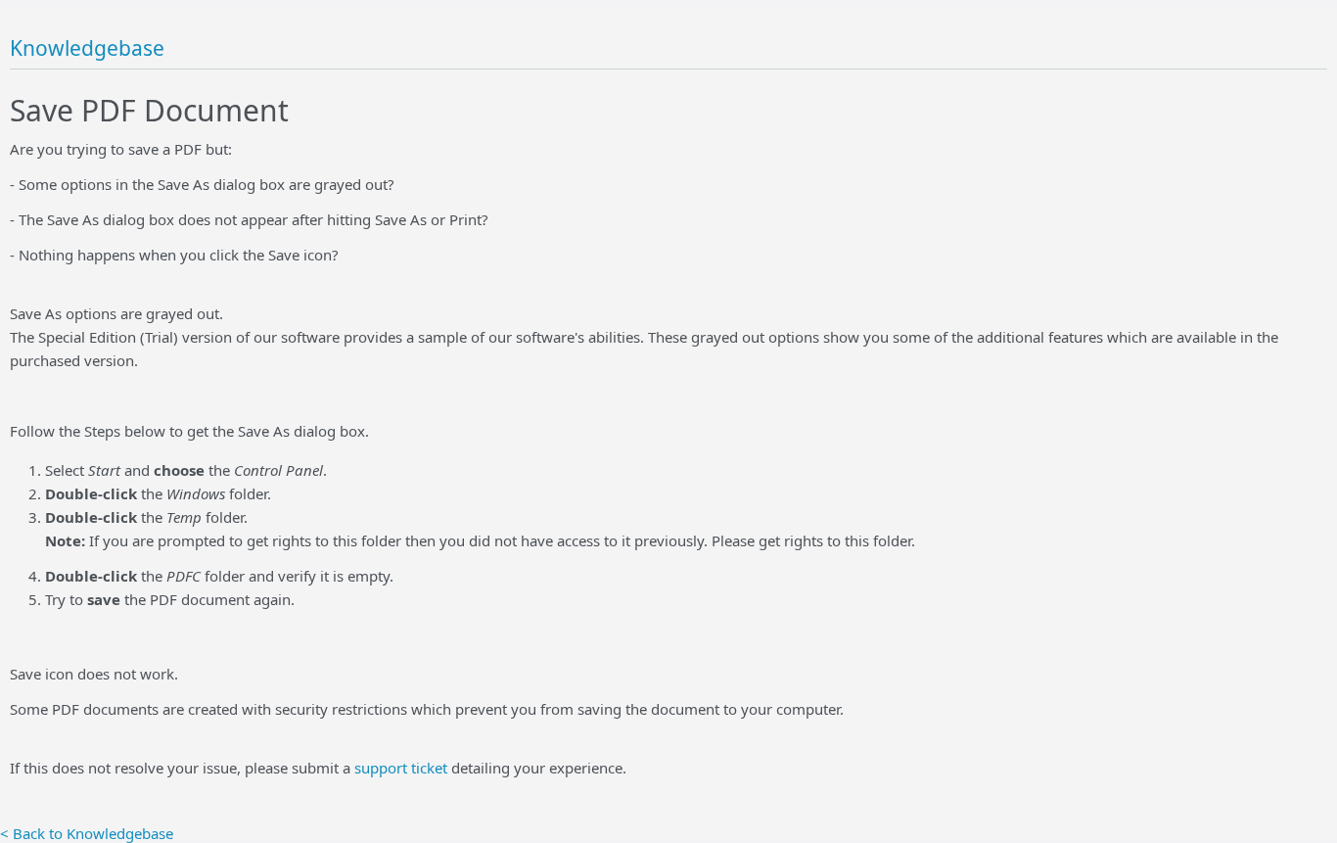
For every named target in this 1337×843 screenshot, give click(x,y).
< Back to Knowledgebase (86, 833)
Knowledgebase (87, 48)
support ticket (400, 767)
